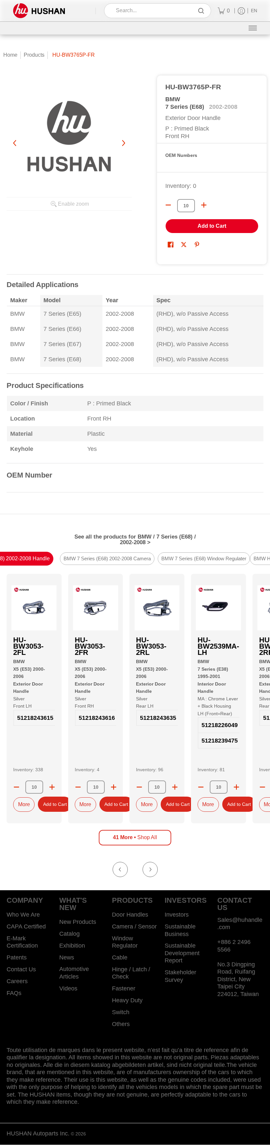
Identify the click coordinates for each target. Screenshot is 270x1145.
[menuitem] (224, 10)
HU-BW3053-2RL (151, 646)
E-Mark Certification (22, 942)
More (24, 804)
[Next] (123, 143)
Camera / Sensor (134, 926)
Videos (68, 988)
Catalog (69, 933)
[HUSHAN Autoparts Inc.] (39, 10)
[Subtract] (16, 787)
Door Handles (130, 914)
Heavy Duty (127, 1000)
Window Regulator (125, 942)
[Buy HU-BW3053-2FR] (95, 608)
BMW (172, 99)
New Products (77, 922)
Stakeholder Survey (180, 976)
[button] (170, 245)
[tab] (107, 559)
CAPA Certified (26, 926)
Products (34, 55)
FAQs (14, 993)
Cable (119, 957)
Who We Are (23, 914)
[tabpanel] (135, 387)
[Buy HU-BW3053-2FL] (34, 608)
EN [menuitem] (254, 10)
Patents (17, 957)
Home (10, 55)
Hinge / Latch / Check (131, 973)
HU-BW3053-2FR (90, 646)
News (66, 957)
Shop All (135, 837)
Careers (17, 981)
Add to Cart (212, 226)
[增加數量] (204, 205)
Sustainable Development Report (182, 953)
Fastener (123, 988)
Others (121, 1024)
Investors (177, 914)
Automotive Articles (74, 973)
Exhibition (72, 945)
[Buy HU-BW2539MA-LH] (218, 608)
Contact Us (21, 969)
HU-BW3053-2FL (28, 646)
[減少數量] (168, 205)
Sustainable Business (180, 930)
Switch (120, 1012)
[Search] (201, 11)
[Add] (52, 787)
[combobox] (153, 11)
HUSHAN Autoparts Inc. (38, 1133)
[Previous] (15, 143)
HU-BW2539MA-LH (218, 646)
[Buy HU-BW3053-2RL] (156, 608)
